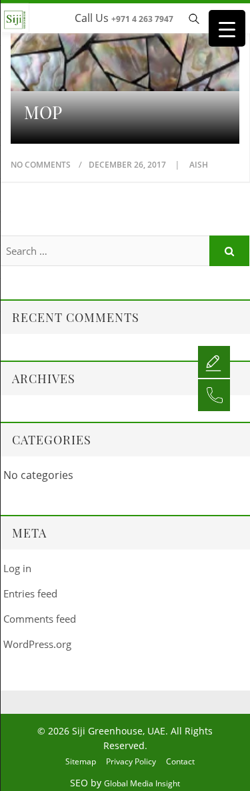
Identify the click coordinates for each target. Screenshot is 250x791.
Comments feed (39, 618)
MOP (43, 112)
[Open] (214, 361)
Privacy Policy (131, 761)
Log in (17, 568)
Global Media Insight (142, 783)
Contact (180, 761)
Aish (198, 164)
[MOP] (125, 51)
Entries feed (30, 593)
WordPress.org (37, 644)
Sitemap (80, 761)
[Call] (214, 394)
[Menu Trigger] (227, 28)
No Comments (41, 164)
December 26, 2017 (128, 164)
